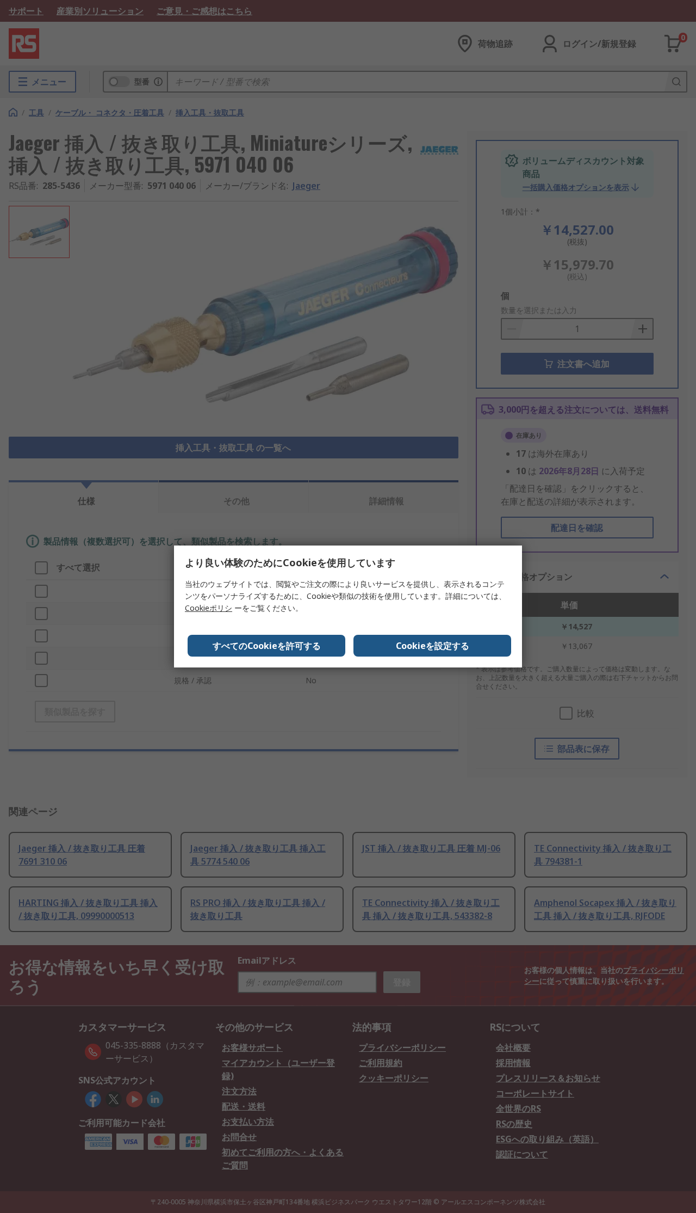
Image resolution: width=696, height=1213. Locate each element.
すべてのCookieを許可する (267, 646)
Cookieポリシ (208, 608)
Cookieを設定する (432, 646)
